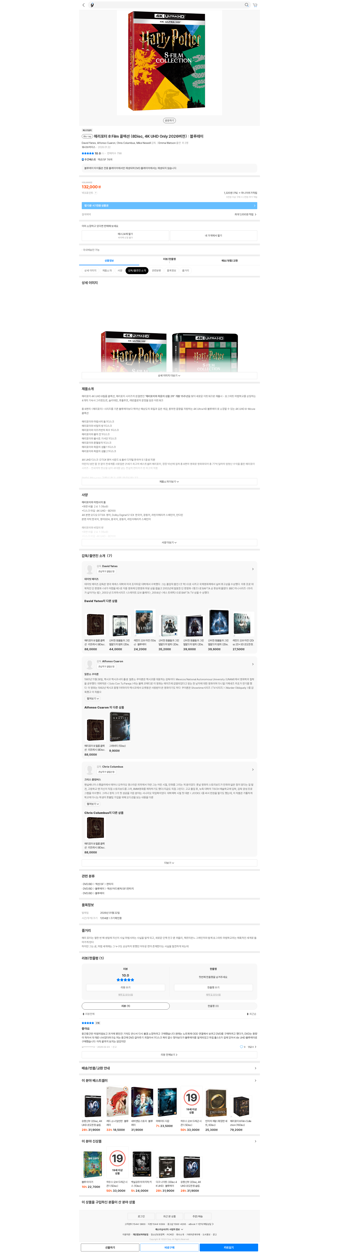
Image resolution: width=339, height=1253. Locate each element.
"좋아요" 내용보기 (169, 1035)
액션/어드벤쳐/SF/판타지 (120, 888)
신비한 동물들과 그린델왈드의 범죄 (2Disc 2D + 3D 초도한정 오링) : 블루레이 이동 (170, 633)
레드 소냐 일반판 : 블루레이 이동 (117, 1109)
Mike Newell (143, 143)
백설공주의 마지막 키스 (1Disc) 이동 (142, 1171)
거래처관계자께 (193, 1234)
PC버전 (170, 1234)
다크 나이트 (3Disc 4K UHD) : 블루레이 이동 (167, 1174)
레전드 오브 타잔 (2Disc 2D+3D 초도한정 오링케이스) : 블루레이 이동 (244, 631)
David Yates (89, 143)
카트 (255, 5)
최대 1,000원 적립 (244, 214)
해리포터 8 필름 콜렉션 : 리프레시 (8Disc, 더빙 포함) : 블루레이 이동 (95, 632)
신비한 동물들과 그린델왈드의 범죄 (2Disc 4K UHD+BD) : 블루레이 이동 (120, 633)
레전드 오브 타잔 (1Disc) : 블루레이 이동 (145, 629)
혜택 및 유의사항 (125, 994)
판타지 (109, 884)
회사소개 (180, 1234)
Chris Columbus (126, 143)
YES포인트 (87, 193)
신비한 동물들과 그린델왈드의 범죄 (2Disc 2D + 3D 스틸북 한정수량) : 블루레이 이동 (219, 629)
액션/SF (105, 159)
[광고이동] (246, 4)
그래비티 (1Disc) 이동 (120, 733)
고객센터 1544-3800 (135, 1224)
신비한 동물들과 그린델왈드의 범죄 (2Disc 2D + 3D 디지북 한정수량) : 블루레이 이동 (194, 633)
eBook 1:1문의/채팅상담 (200, 1224)
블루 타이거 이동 (93, 1171)
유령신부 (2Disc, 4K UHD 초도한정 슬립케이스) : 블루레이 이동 (93, 1113)
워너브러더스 (89, 147)
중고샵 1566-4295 (176, 1224)
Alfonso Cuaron (106, 143)
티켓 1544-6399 (156, 1224)
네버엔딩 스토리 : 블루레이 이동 (142, 1109)
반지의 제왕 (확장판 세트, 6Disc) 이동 (216, 1110)
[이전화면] (83, 4)
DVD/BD (88, 884)
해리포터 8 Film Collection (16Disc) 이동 (241, 1113)
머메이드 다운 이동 (167, 1109)
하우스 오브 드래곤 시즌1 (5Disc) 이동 (192, 1109)
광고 (215, 1234)
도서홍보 (206, 1234)
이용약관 (126, 1234)
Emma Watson (167, 143)
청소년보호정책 (157, 1234)
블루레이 (99, 888)
